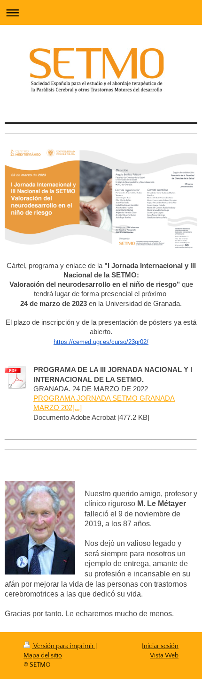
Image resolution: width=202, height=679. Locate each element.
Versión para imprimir (63, 646)
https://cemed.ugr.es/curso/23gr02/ (101, 341)
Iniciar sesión (160, 646)
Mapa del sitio (42, 655)
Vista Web (164, 655)
